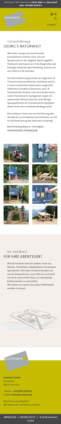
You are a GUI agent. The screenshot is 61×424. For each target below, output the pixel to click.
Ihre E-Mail (37, 2)
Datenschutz (27, 417)
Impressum (10, 417)
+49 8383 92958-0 (22, 391)
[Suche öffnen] (55, 19)
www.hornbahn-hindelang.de (22, 130)
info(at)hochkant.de (21, 394)
